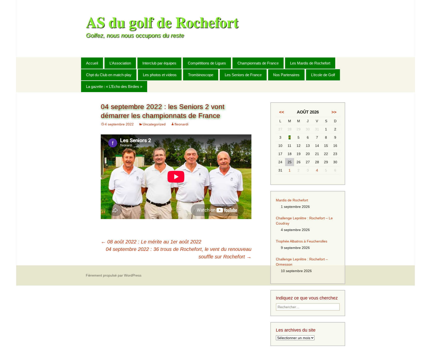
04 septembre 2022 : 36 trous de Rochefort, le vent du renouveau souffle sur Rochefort (178, 252)
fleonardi (181, 124)
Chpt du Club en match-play (108, 75)
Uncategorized (154, 124)
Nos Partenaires (286, 75)
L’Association (120, 63)
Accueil (92, 63)
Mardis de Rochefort (292, 200)
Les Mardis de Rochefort (310, 63)
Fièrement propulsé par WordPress (113, 275)
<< (281, 112)
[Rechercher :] (341, 63)
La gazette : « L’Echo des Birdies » (114, 86)
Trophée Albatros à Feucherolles (301, 241)
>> (333, 112)
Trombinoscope (200, 75)
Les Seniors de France (243, 75)
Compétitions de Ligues (207, 63)
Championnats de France (258, 63)
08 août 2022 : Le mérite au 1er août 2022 (151, 241)
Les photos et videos (160, 75)
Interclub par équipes (159, 63)
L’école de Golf (323, 75)
